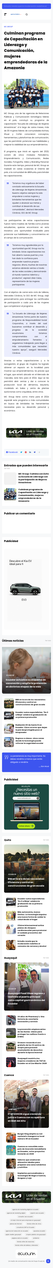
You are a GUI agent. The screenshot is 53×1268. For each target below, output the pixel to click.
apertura (12, 1109)
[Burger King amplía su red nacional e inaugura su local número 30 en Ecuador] (11, 1138)
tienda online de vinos (34, 1224)
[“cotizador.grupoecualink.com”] (26, 829)
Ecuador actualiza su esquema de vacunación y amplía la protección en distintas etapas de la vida (26, 683)
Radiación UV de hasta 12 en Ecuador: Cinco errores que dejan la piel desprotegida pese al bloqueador (31, 729)
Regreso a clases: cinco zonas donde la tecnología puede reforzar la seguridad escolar (29, 740)
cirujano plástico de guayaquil (35, 1234)
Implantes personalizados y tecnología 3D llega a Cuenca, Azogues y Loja (32, 1175)
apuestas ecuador (39, 1231)
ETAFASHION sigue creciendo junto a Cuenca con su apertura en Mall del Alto (26, 1117)
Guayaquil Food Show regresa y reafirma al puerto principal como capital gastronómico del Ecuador (26, 998)
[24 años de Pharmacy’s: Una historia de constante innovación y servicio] (11, 1020)
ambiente (36, 1238)
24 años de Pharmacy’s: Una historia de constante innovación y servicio (31, 1019)
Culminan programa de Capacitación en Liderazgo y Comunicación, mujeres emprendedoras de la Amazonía (33, 495)
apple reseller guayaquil (13, 1234)
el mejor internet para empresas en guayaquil (25, 1220)
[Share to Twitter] (21, 452)
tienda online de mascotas (25, 1241)
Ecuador (10, 675)
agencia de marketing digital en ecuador (25, 1209)
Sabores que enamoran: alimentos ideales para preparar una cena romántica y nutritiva (32, 1163)
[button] (39, 452)
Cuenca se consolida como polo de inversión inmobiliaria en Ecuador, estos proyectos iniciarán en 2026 (32, 1150)
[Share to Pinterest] (26, 452)
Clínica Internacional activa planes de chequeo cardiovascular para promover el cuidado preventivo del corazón (32, 930)
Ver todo (7, 468)
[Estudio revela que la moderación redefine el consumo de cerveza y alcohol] (11, 945)
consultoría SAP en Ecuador (25, 1227)
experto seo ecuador (37, 1213)
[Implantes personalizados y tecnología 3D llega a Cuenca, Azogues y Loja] (11, 1177)
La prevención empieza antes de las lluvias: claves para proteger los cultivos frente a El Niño (32, 1033)
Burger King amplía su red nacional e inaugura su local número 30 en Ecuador (31, 1136)
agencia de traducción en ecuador (17, 1231)
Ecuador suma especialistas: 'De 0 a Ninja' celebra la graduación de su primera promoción (31, 714)
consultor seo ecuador (25, 1216)
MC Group (8, 27)
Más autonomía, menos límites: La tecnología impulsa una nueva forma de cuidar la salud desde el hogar (32, 916)
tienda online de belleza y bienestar (26, 1245)
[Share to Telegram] (34, 452)
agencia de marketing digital (16, 1213)
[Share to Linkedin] (30, 452)
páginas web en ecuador (20, 1238)
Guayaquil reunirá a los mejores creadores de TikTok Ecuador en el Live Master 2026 (32, 1061)
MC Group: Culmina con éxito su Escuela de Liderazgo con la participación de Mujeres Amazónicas (33, 478)
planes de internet (16, 1224)
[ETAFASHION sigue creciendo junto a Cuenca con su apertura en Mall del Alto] (26, 1104)
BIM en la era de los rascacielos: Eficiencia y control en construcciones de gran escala (30, 702)
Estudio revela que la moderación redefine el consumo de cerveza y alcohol (32, 943)
